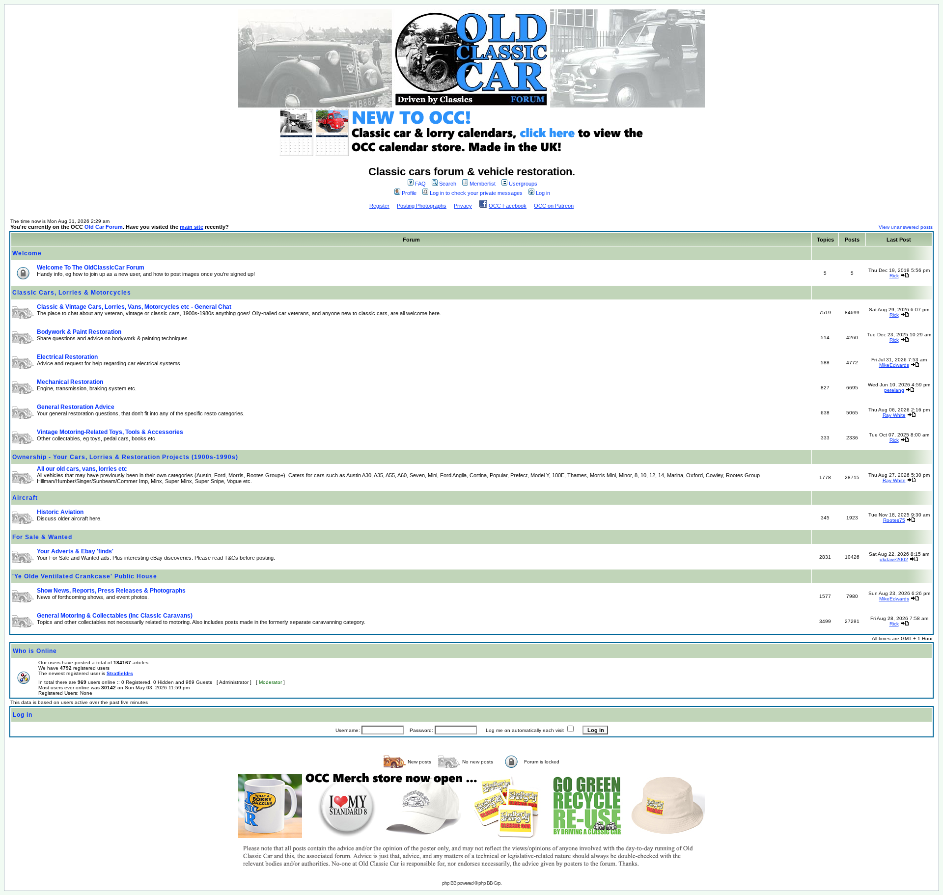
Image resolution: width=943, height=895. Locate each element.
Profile (409, 193)
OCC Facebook (508, 206)
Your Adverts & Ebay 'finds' (75, 551)
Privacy (463, 206)
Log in (543, 193)
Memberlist (483, 184)
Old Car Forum (103, 227)
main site (191, 227)
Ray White (894, 415)
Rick (894, 275)
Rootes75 (894, 520)
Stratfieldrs (120, 673)
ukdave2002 (894, 559)
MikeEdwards (894, 365)
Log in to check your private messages (476, 193)
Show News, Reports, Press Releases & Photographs (111, 590)
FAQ (420, 184)
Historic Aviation (60, 512)
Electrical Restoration (67, 356)
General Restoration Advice (75, 407)
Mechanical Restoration (70, 382)
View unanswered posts (906, 227)
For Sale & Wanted (42, 537)
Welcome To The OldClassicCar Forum (90, 267)
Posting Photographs (421, 206)
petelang (894, 390)
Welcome (27, 253)
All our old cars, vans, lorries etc (82, 468)
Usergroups (523, 184)
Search (447, 184)
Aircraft (25, 497)
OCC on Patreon (554, 206)
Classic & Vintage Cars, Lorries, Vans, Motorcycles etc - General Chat (134, 306)
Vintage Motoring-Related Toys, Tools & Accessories (110, 432)
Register (379, 206)
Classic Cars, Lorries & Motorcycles (71, 292)
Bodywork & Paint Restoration (79, 331)
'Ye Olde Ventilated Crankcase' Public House (84, 576)
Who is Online (35, 651)
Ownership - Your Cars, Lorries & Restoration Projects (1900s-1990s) (125, 457)
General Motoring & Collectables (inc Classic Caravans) (115, 615)
